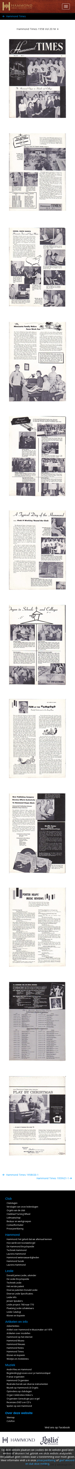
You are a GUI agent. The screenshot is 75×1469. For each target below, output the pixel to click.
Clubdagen (12, 1203)
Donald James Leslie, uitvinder (21, 1275)
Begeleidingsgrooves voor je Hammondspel (28, 1373)
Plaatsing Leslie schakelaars (20, 1308)
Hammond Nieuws (16, 1344)
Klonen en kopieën (16, 1315)
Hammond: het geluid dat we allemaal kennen (29, 1239)
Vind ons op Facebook (57, 1427)
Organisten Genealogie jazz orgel (23, 1398)
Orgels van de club (16, 1210)
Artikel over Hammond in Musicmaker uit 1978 (29, 1329)
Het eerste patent (15, 1286)
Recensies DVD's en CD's (19, 1402)
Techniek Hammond (17, 1250)
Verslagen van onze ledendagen (22, 1206)
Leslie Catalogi (14, 1311)
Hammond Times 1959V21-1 (53, 1178)
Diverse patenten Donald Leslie (22, 1290)
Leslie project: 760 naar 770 (20, 1304)
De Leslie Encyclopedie (18, 1279)
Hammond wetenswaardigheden (23, 1257)
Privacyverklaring (15, 1228)
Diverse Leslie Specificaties (20, 1293)
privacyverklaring (46, 1460)
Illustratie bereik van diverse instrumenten (27, 1384)
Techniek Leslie (14, 1282)
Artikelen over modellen (18, 1333)
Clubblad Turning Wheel (18, 1214)
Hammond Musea (15, 1340)
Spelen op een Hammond (19, 1405)
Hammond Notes (15, 1347)
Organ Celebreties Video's (20, 1395)
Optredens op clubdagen (19, 1391)
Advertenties (13, 1326)
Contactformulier (15, 1225)
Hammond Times (15, 16)
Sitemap (11, 1417)
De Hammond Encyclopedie (20, 1246)
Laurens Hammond (16, 1253)
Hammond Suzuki (15, 1261)
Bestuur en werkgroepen (19, 1221)
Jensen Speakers (15, 1300)
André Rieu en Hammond (19, 1369)
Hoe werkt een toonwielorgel (21, 1242)
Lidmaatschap (14, 1217)
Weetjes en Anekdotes (18, 1358)
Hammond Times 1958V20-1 (22, 1174)
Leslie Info (12, 1297)
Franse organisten (15, 1376)
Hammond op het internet (19, 1336)
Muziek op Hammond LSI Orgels (22, 1387)
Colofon (11, 1421)
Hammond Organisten (18, 1380)
